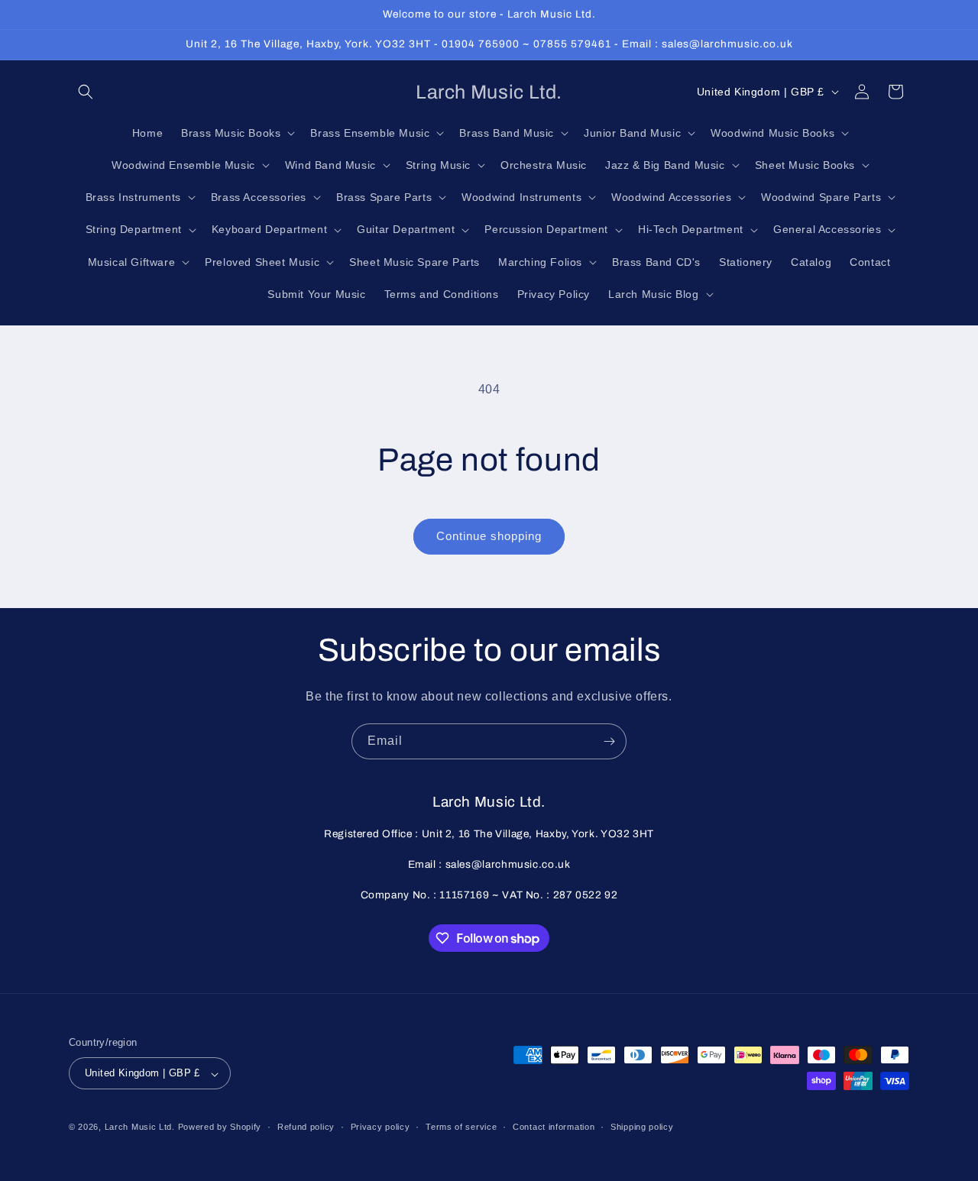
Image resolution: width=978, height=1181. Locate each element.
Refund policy (306, 1126)
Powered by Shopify (220, 1127)
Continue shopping (489, 535)
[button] (85, 91)
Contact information (553, 1126)
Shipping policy (642, 1126)
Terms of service (461, 1126)
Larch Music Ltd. (140, 1127)
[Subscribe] (609, 741)
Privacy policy (380, 1126)
